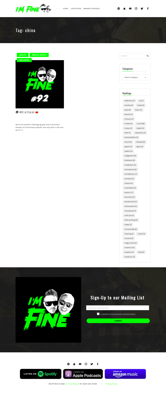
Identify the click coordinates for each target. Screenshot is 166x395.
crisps (128, 128)
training (129, 234)
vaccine (129, 238)
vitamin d (130, 247)
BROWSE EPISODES (91, 8)
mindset (129, 179)
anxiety (129, 105)
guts (140, 147)
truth (142, 234)
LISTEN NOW (76, 8)
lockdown (130, 160)
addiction (130, 101)
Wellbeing (24, 60)
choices (129, 119)
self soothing (131, 220)
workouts (130, 257)
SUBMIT (118, 321)
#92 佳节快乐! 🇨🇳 (29, 112)
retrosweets (131, 206)
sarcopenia (130, 211)
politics (129, 192)
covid (141, 124)
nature (129, 183)
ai (142, 101)
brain (139, 110)
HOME (65, 8)
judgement (130, 156)
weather (129, 252)
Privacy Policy (111, 384)
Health (22, 55)
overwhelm (130, 188)
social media (131, 229)
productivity (131, 202)
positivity (130, 197)
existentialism (131, 137)
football (141, 142)
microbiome (131, 169)
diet (128, 133)
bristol (129, 114)
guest (128, 147)
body (141, 105)
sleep (128, 225)
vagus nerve (131, 243)
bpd (128, 110)
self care (129, 215)
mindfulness (131, 174)
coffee (128, 124)
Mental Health (39, 55)
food (128, 142)
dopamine (141, 133)
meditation (130, 165)
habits (128, 151)
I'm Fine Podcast (72, 384)
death (140, 128)
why (141, 252)
